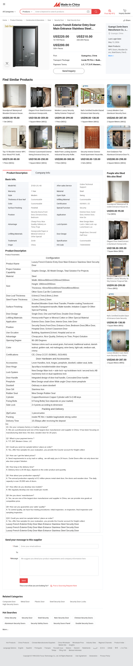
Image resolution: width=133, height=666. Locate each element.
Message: (14, 558)
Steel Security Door (57, 601)
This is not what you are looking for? (34, 585)
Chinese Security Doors (83, 618)
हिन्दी (116, 648)
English (20, 648)
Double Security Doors (84, 623)
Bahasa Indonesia (75, 650)
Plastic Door (40, 601)
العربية (95, 648)
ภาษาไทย (124, 648)
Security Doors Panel (62, 623)
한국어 (102, 648)
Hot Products (10, 643)
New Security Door (61, 618)
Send (24, 580)
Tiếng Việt (62, 650)
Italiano (68, 648)
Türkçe (54, 650)
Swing (82, 195)
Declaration (93, 656)
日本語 (110, 648)
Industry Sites (91, 643)
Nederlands (86, 648)
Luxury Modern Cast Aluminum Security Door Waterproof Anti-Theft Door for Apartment (118, 354)
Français (48, 648)
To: (17, 552)
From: (15, 546)
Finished (34, 207)
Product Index (119, 643)
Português (38, 648)
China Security (10, 618)
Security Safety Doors (39, 623)
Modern (34, 195)
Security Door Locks (78, 601)
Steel (82, 191)
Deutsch (77, 648)
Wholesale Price (78, 643)
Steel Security (43, 618)
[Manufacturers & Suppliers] (67, 4)
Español (29, 648)
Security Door (27, 618)
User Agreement (81, 656)
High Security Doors (10, 604)
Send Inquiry (68, 71)
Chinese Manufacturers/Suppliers (43, 643)
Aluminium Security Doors (15, 623)
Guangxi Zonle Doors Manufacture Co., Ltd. (118, 29)
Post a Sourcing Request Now (63, 585)
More (110, 55)
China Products (23, 643)
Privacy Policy (105, 656)
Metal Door (25, 601)
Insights (72, 645)
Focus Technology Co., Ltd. (49, 656)
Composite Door (9, 601)
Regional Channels (105, 643)
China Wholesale (64, 643)
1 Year (33, 191)
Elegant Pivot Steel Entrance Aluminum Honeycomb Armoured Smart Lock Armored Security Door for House (118, 242)
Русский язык (58, 648)
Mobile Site (62, 645)
